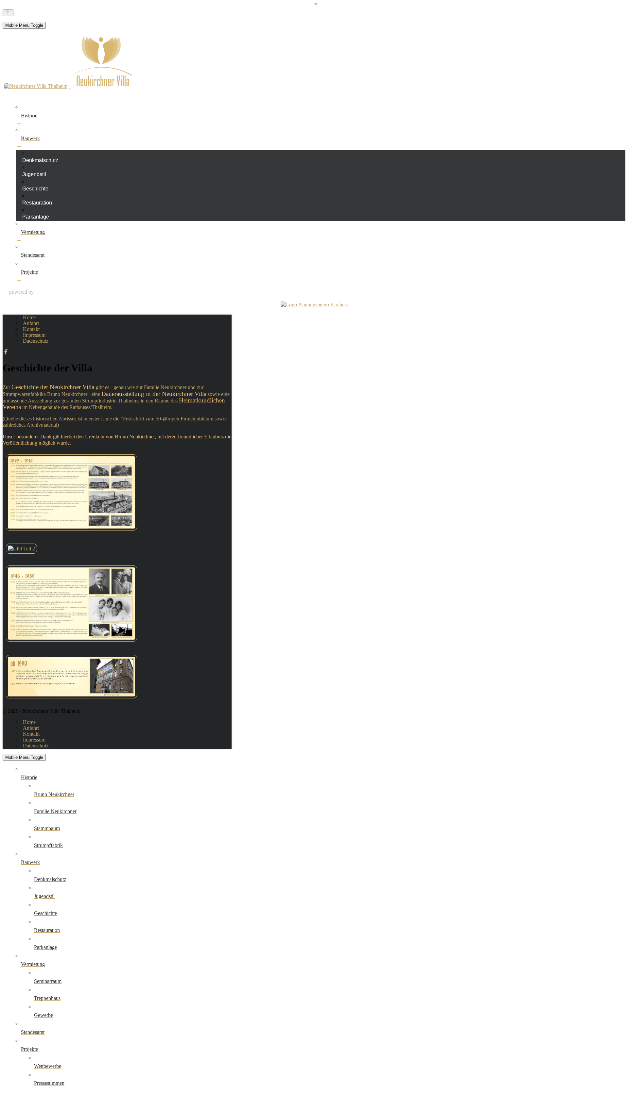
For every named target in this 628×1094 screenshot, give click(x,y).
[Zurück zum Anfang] (8, 12)
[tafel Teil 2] (21, 548)
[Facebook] (6, 352)
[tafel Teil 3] (71, 643)
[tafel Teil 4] (71, 700)
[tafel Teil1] (71, 532)
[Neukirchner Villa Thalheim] (68, 87)
